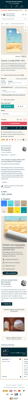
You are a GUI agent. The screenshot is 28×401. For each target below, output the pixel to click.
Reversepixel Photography (10, 14)
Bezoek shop (4, 155)
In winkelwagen (15, 123)
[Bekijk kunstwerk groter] (25, 27)
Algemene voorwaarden (11, 385)
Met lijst (21, 106)
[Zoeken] (25, 18)
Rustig (3, 194)
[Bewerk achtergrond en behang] (25, 30)
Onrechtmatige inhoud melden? (10, 387)
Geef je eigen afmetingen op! (14, 95)
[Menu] (2, 15)
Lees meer (13, 155)
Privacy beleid (21, 387)
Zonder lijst (8, 106)
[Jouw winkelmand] (25, 14)
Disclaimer (20, 385)
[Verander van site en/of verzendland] (26, 10)
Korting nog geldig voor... (14, 128)
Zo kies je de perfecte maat (21, 87)
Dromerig (9, 194)
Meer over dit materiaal (21, 78)
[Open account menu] (23, 14)
